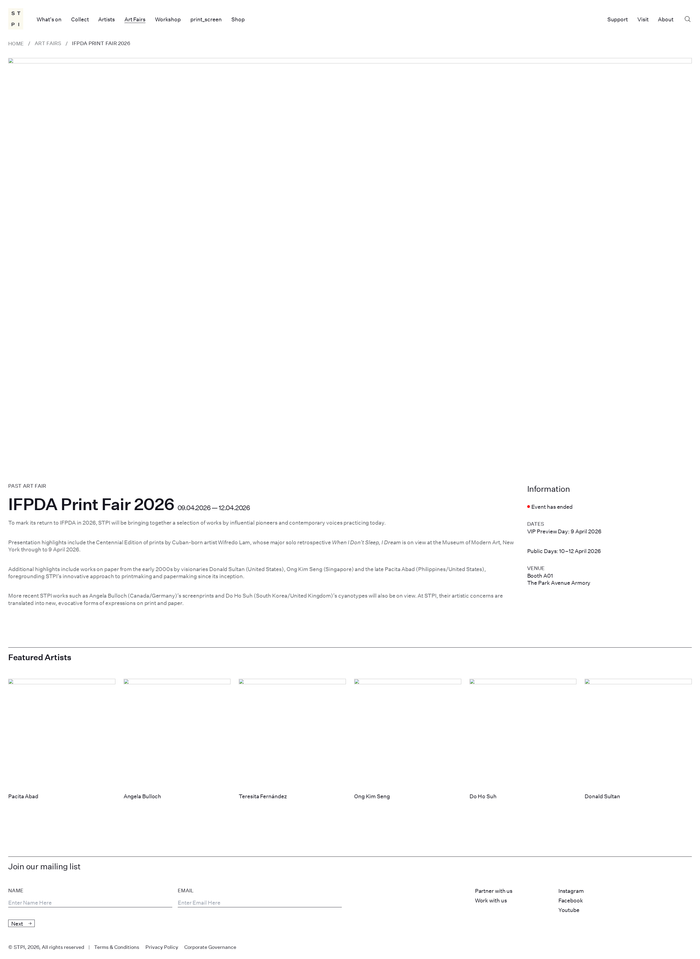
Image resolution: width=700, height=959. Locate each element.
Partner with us (494, 890)
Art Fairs (134, 19)
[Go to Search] (687, 19)
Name (16, 890)
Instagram (571, 890)
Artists (106, 19)
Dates (535, 524)
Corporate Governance (210, 947)
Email (186, 890)
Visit (643, 19)
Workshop (168, 19)
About (665, 19)
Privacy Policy (161, 947)
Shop (238, 19)
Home (16, 43)
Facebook (570, 900)
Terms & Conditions (116, 947)
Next (17, 923)
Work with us (491, 900)
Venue (536, 568)
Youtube (568, 910)
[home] (16, 19)
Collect (80, 19)
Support (617, 19)
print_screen (206, 19)
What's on (49, 19)
